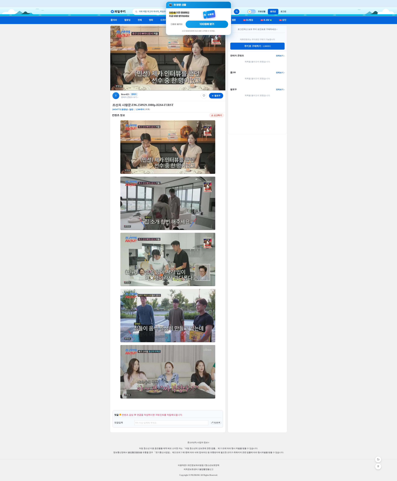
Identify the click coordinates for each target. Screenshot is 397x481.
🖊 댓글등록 (215, 422)
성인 (283, 20)
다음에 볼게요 (177, 24)
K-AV (266, 20)
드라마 (164, 20)
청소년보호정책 (212, 465)
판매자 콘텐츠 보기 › (129, 97)
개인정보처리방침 (195, 465)
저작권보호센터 (191, 469)
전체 (140, 20)
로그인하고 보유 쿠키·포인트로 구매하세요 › (257, 29)
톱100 (114, 20)
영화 (151, 20)
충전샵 (273, 11)
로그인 (283, 11)
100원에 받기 (207, 24)
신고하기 (218, 115)
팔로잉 (127, 20)
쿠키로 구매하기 (257, 46)
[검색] (236, 11)
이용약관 (182, 465)
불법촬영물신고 (206, 469)
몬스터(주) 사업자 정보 (198, 442)
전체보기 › (280, 56)
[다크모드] (251, 11)
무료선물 (261, 11)
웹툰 (232, 20)
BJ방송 (248, 20)
